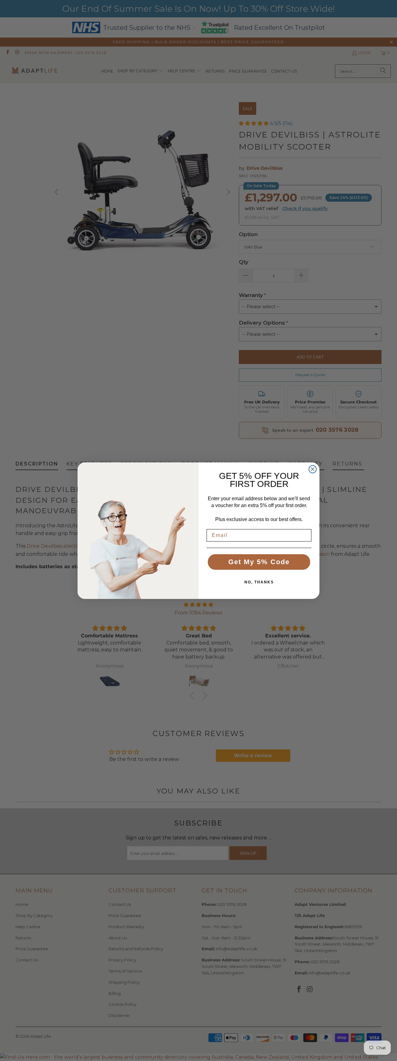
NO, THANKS (259, 582)
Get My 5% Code (259, 562)
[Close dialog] (312, 469)
